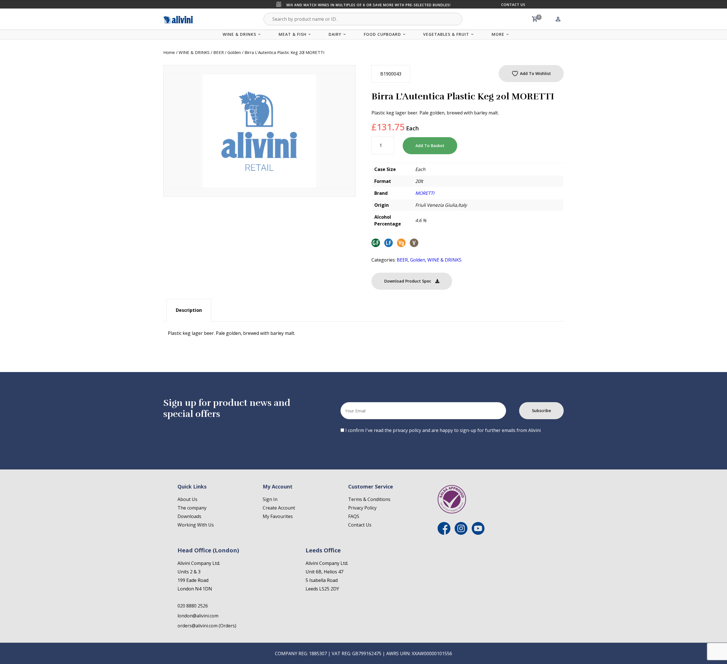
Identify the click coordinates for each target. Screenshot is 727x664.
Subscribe (541, 410)
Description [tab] (189, 310)
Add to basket (429, 145)
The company (191, 508)
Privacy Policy (362, 508)
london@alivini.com (197, 616)
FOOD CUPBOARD (382, 34)
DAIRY (335, 34)
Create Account (279, 508)
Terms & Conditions (369, 499)
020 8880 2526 (192, 606)
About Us (187, 499)
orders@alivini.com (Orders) (206, 626)
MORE (498, 34)
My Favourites (278, 516)
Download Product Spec (407, 281)
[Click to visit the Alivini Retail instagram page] (461, 533)
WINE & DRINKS (239, 34)
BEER (218, 52)
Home (169, 52)
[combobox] (363, 19)
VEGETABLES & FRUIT (446, 34)
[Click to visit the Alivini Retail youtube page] (478, 533)
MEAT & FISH (292, 34)
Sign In (270, 499)
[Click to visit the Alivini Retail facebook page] (444, 533)
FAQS (353, 516)
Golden (234, 52)
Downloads (189, 516)
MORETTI (424, 193)
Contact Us (513, 4)
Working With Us (195, 525)
